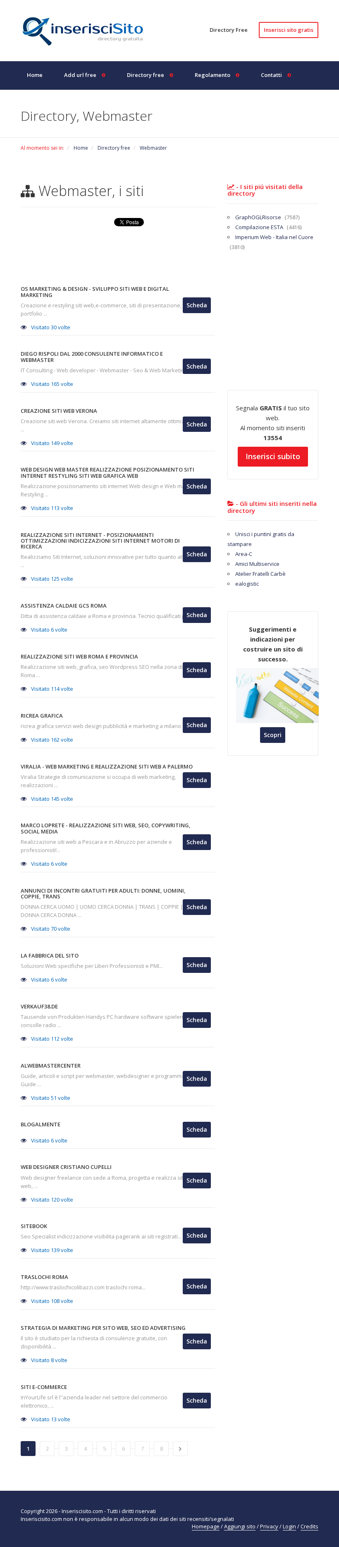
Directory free (146, 75)
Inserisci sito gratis (288, 30)
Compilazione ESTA (268, 227)
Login (289, 1526)
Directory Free (229, 30)
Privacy (269, 1526)
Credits (309, 1526)
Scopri (273, 735)
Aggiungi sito (239, 1526)
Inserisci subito (273, 456)
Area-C (243, 554)
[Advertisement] (171, 258)
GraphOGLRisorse (267, 217)
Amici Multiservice (257, 564)
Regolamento (213, 75)
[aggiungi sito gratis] (87, 30)
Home (35, 75)
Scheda (196, 305)
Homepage (206, 1526)
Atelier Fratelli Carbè (260, 573)
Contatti (272, 75)
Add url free (81, 75)
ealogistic (247, 583)
